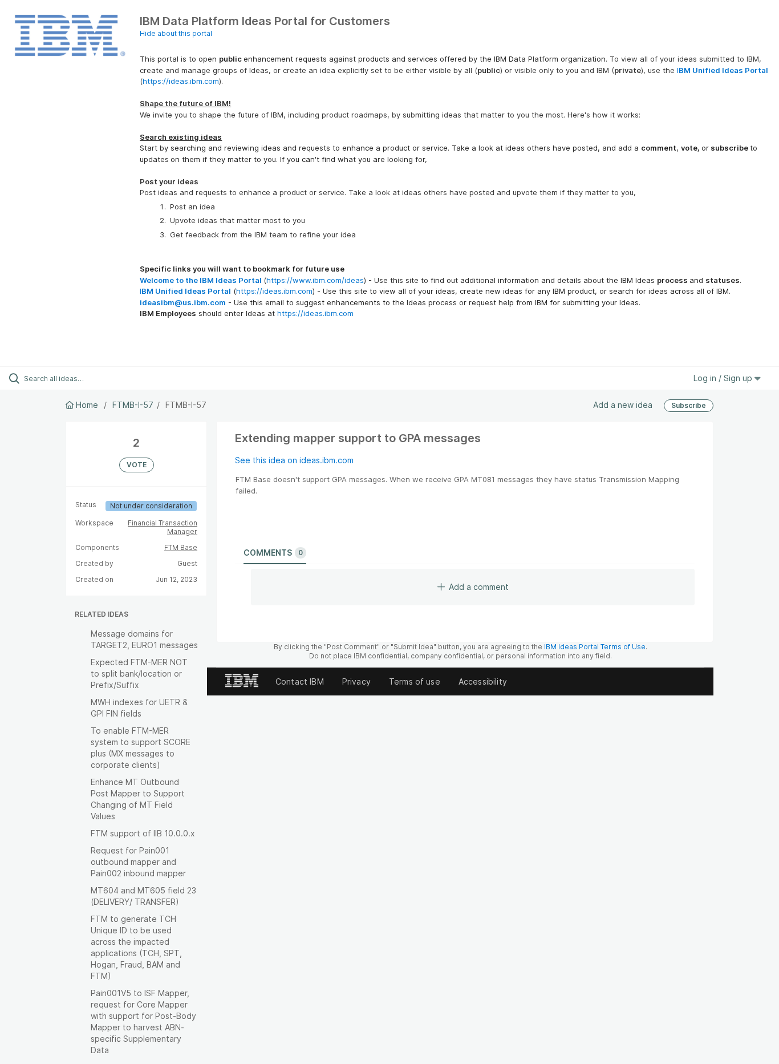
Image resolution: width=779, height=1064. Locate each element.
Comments (273, 552)
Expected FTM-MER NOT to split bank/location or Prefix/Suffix (139, 673)
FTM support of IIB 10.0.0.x (143, 833)
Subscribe (688, 405)
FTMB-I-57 (132, 405)
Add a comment (479, 587)
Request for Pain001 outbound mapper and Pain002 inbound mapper (138, 861)
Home (87, 405)
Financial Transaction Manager (162, 527)
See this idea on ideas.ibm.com (294, 460)
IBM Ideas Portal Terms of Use (595, 646)
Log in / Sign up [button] (723, 378)
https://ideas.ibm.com (181, 81)
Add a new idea (622, 405)
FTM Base (180, 547)
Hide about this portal (176, 33)
